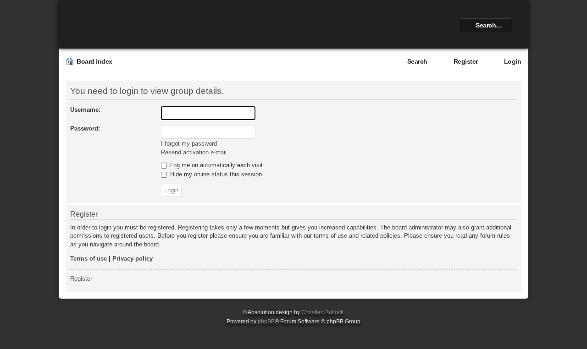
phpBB (266, 321)
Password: (85, 128)
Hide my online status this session (215, 174)
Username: (85, 109)
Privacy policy (132, 258)
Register (466, 61)
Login (512, 61)
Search (417, 61)
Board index (94, 61)
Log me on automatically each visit (215, 165)
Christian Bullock (322, 312)
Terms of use (88, 258)
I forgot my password (189, 143)
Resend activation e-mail (194, 152)
